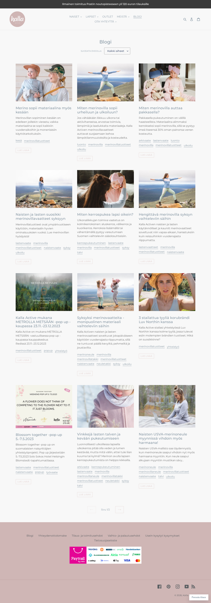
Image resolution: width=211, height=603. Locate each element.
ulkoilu (81, 149)
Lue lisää (23, 150)
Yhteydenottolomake (52, 535)
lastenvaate (160, 140)
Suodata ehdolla (91, 51)
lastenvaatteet (148, 247)
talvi (80, 252)
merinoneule (85, 354)
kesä (19, 140)
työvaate (52, 472)
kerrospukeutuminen (91, 243)
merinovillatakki (87, 359)
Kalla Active (189, 595)
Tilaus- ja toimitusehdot (87, 535)
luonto (81, 144)
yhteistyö (61, 350)
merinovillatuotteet (37, 140)
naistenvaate (52, 247)
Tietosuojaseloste (105, 540)
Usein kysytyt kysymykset (162, 535)
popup (48, 350)
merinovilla (95, 144)
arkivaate (145, 140)
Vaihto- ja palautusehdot (124, 535)
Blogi (30, 535)
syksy (67, 247)
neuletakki (104, 363)
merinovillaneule (88, 476)
